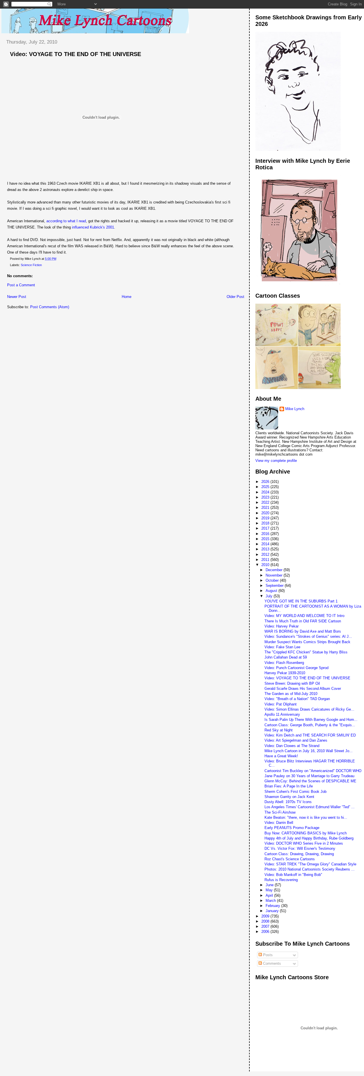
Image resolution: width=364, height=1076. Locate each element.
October (273, 580)
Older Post (235, 297)
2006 (265, 931)
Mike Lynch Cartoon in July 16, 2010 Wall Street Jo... (308, 751)
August (272, 591)
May (270, 890)
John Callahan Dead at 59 (285, 657)
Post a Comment (21, 285)
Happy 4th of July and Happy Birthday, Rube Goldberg (308, 838)
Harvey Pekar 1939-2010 (284, 673)
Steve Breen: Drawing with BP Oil (292, 683)
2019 (265, 518)
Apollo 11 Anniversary (282, 714)
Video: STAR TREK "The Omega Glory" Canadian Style (310, 864)
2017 (265, 528)
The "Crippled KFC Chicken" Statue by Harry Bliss (306, 652)
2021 (265, 507)
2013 (265, 549)
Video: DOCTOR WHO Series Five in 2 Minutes (303, 843)
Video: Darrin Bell (278, 822)
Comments (271, 963)
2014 (265, 544)
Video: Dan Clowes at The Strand (291, 746)
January (273, 911)
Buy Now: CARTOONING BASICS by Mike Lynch (305, 833)
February (273, 906)
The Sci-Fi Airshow (279, 812)
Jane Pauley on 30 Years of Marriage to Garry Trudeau (309, 776)
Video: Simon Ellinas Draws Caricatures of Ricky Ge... (309, 709)
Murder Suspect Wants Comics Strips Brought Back (307, 642)
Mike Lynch (294, 409)
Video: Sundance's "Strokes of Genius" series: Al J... (308, 636)
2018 (265, 523)
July (270, 596)
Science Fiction (31, 265)
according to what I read (66, 221)
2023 (265, 497)
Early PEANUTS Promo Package (291, 828)
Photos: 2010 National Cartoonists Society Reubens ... (309, 869)
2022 (265, 502)
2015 (265, 539)
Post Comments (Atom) (49, 307)
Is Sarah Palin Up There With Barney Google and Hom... (310, 719)
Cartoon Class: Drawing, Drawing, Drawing (299, 854)
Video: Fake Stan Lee (282, 647)
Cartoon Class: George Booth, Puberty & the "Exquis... (309, 725)
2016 (265, 534)
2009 (265, 916)
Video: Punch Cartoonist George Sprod (296, 668)
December (275, 570)
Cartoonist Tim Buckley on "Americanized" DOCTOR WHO (312, 771)
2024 (265, 492)
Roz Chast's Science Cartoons (289, 859)
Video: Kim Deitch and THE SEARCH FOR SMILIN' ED (310, 735)
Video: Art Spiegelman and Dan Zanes (295, 740)
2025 (265, 487)
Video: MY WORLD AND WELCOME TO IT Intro (304, 616)
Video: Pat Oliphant (280, 704)
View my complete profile (276, 460)
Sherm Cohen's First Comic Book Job (295, 791)
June (270, 885)
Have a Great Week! (281, 756)
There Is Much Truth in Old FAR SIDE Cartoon (302, 621)
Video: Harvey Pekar (281, 626)
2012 (265, 554)
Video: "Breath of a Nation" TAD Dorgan (297, 699)
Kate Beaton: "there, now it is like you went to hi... (305, 817)
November (275, 575)
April (270, 895)
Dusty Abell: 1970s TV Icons (288, 802)
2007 (265, 926)
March (271, 900)
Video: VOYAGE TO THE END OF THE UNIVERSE (75, 54)
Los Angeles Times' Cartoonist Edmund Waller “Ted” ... (309, 807)
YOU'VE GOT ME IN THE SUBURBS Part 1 (301, 601)
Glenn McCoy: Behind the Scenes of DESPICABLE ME (310, 781)
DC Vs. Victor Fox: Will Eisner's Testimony (299, 848)
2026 (265, 482)
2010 (265, 565)
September (275, 585)
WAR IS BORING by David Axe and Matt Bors (302, 631)
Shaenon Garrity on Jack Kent (289, 797)
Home (126, 297)
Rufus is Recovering (281, 880)
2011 (265, 559)
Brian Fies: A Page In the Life (288, 786)
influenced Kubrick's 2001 (93, 227)
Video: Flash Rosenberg (284, 663)
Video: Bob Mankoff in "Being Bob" (293, 875)
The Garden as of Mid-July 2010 (290, 694)
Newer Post (16, 297)
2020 (265, 513)
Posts (267, 955)
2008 (265, 921)
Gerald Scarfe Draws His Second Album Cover (302, 688)
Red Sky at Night (278, 730)
